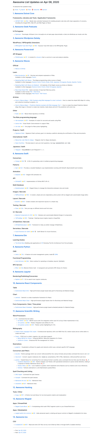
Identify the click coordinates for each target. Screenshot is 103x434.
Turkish (79, 82)
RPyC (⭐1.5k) (19, 268)
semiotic (17, 297)
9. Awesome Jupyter (22, 272)
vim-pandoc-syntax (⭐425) (26, 325)
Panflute (20, 368)
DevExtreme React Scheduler (23, 307)
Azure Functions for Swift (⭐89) (24, 231)
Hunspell (17, 377)
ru (36, 102)
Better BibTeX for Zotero (25, 338)
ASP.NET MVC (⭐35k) (21, 21)
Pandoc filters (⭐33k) (24, 365)
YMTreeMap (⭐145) (21, 218)
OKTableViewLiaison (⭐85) (23, 225)
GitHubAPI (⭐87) (20, 181)
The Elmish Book (20, 243)
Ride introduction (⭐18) (22, 75)
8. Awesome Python (21, 247)
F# (42, 243)
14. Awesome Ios (20, 417)
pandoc (17, 360)
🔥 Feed (28, 9)
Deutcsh (34, 87)
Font (38, 92)
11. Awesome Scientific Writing (26, 311)
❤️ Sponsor (43, 9)
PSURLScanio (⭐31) (21, 57)
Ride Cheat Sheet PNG (21, 90)
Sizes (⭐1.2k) (19, 208)
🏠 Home (15, 9)
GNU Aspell (18, 374)
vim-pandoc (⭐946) (24, 322)
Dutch (39, 82)
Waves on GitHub (20, 68)
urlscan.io (39, 57)
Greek (47, 82)
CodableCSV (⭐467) (21, 424)
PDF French (43, 93)
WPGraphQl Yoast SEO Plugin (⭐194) (26, 45)
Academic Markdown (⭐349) (26, 361)
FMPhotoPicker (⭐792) (22, 195)
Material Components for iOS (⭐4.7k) (26, 215)
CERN (56, 254)
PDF (31, 92)
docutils (17, 354)
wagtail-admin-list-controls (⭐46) (25, 413)
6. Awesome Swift (20, 153)
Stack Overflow (19, 143)
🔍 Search (22, 9)
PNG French (35, 93)
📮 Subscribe (35, 9)
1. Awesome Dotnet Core (23, 13)
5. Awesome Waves (21, 61)
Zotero (17, 336)
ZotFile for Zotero (23, 340)
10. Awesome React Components (27, 283)
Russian (69, 82)
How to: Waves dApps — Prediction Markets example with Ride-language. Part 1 (38, 105)
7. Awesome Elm (20, 235)
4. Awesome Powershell (23, 49)
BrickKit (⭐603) (20, 201)
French (34, 77)
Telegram (18, 149)
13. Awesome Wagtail (22, 399)
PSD (35, 92)
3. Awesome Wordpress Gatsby (26, 38)
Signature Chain (19, 133)
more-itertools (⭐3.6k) (22, 261)
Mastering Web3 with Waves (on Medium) (27, 85)
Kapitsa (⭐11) (19, 279)
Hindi (51, 82)
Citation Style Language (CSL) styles (25, 331)
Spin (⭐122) (19, 168)
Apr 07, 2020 (22, 432)
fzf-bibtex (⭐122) (23, 320)
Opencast (18, 34)
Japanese (56, 82)
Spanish (74, 82)
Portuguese (63, 82)
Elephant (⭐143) (20, 174)
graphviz (17, 347)
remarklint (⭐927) (20, 383)
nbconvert (18, 357)
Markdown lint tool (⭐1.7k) (23, 380)
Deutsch (34, 82)
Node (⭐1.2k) (19, 113)
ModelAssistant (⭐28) (21, 188)
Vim (16, 319)
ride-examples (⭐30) (21, 120)
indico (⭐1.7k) (19, 254)
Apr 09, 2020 (22, 430)
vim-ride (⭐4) (19, 126)
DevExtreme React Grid (22, 291)
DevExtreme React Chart (22, 300)
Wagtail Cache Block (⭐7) (23, 406)
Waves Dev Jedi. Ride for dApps (24, 140)
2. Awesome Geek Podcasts (25, 27)
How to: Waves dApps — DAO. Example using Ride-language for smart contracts (38, 100)
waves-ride (18, 123)
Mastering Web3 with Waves (23, 80)
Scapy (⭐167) (19, 395)
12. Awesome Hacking (22, 387)
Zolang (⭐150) (19, 161)
